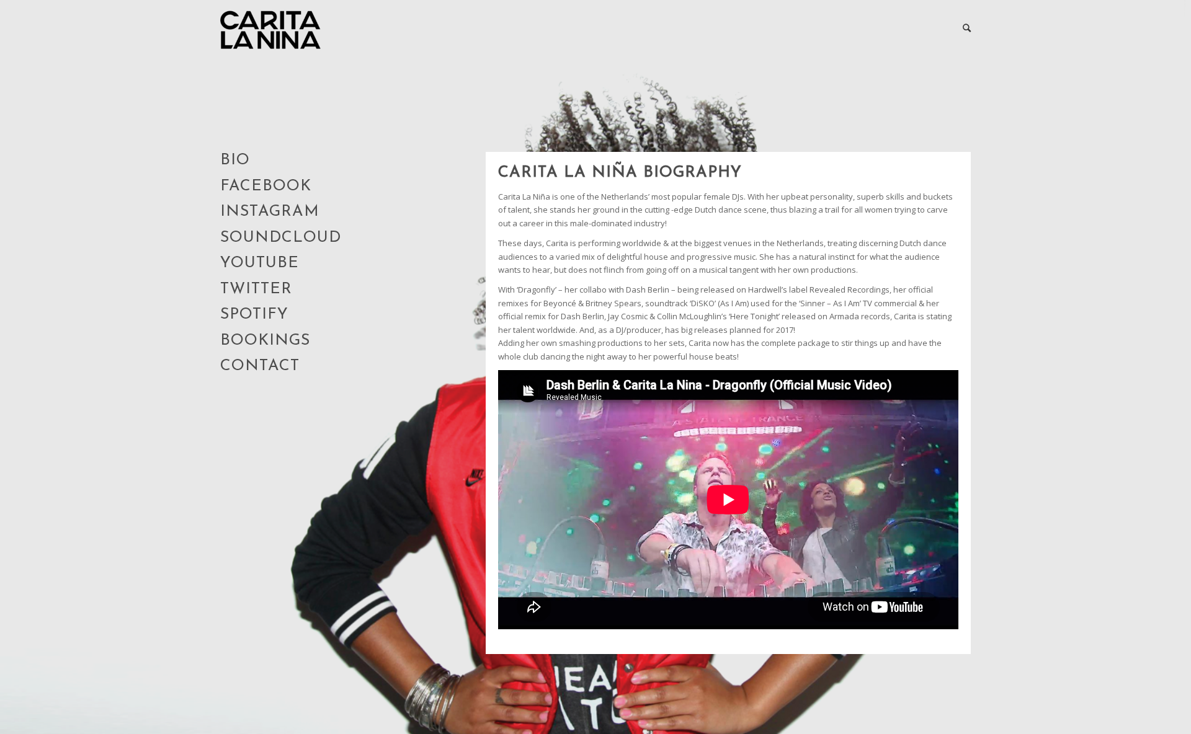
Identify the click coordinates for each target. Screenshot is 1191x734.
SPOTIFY (254, 314)
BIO (235, 160)
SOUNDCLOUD (280, 237)
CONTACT (260, 366)
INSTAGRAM (269, 211)
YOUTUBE (259, 263)
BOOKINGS (265, 340)
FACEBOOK (265, 186)
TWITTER (256, 289)
